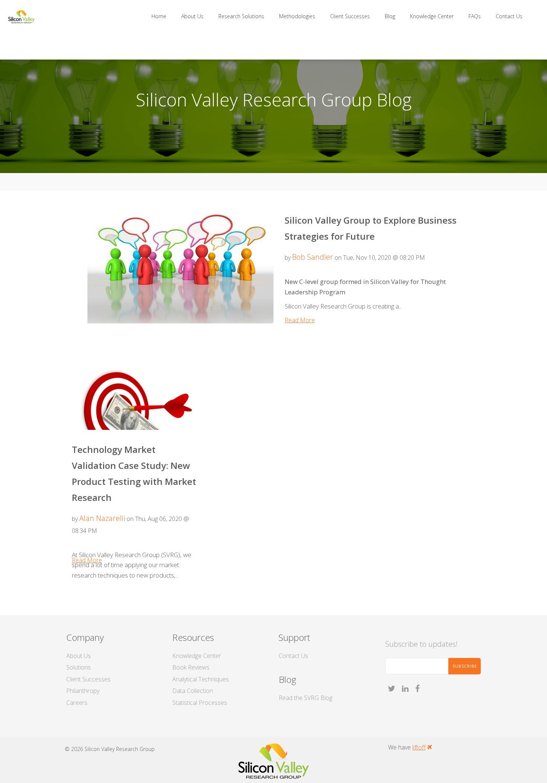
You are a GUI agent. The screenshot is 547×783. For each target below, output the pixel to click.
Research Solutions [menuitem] (241, 16)
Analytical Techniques (200, 679)
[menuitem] (151, 43)
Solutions (78, 667)
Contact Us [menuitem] (509, 16)
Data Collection (192, 691)
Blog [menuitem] (390, 16)
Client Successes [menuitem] (350, 16)
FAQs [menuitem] (474, 16)
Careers (76, 703)
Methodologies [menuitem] (297, 16)
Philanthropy (82, 691)
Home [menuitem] (158, 16)
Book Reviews (190, 667)
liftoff (419, 747)
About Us (78, 656)
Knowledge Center (196, 656)
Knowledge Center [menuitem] (432, 16)
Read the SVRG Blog (305, 698)
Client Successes (88, 679)
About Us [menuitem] (192, 16)
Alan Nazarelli (102, 518)
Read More (300, 320)
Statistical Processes (199, 703)
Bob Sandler (312, 257)
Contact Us (293, 656)
